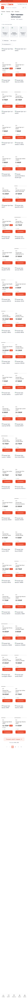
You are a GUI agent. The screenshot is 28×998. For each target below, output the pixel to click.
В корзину (7, 75)
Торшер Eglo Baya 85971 (6, 222)
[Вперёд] (18, 747)
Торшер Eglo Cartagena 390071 (6, 691)
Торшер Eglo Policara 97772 (7, 503)
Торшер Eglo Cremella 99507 (19, 440)
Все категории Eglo (7, 24)
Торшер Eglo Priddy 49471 (7, 96)
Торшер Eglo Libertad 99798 (6, 440)
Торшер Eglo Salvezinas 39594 (6, 534)
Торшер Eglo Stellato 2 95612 (20, 159)
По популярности (6, 44)
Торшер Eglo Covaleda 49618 (19, 347)
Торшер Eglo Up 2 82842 (19, 65)
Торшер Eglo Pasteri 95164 (7, 253)
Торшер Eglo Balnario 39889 (20, 597)
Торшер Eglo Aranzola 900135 (6, 316)
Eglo (12, 11)
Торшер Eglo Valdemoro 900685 (20, 660)
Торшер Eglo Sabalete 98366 (19, 534)
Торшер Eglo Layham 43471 (20, 409)
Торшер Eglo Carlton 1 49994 (7, 472)
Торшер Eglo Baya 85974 (6, 65)
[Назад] (9, 747)
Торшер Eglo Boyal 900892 (19, 566)
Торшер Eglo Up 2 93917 (6, 128)
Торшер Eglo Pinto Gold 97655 (19, 472)
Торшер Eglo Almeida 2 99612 (7, 347)
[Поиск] (25, 7)
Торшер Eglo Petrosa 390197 (7, 628)
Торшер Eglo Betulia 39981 (7, 722)
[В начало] (7, 747)
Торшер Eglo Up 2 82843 (6, 159)
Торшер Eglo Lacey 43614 (7, 566)
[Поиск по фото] (23, 7)
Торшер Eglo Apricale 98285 (20, 284)
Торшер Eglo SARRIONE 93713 (19, 253)
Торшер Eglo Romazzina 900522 (20, 503)
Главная (3, 11)
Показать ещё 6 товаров (13, 739)
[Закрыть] (26, 1)
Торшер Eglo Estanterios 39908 (6, 660)
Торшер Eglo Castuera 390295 (19, 378)
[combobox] (16, 7)
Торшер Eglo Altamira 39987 (20, 722)
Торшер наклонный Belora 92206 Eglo (20, 190)
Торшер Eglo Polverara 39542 (6, 597)
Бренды (8, 11)
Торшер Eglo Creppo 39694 (7, 378)
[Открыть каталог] (2, 7)
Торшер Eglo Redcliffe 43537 (19, 222)
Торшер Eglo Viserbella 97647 (6, 190)
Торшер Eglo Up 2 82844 (19, 128)
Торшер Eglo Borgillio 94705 (7, 284)
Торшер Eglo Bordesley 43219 (19, 316)
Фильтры (6, 40)
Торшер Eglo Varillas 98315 (20, 691)
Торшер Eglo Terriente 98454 (6, 409)
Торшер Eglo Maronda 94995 (19, 96)
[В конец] (21, 747)
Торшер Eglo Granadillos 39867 (19, 628)
